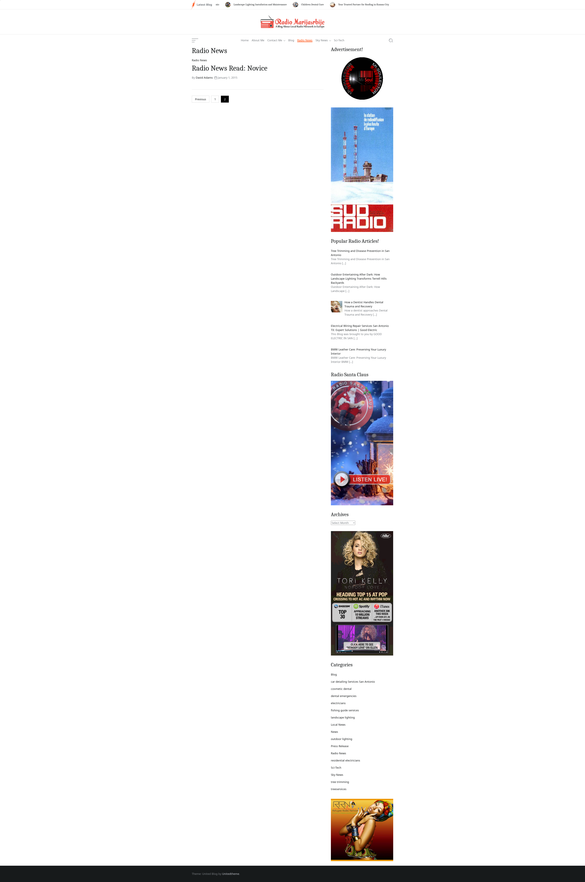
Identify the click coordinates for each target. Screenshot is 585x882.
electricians (338, 703)
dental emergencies (343, 696)
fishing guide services (345, 710)
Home (245, 40)
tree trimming (340, 782)
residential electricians (345, 760)
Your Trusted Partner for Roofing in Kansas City (331, 4)
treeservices (338, 789)
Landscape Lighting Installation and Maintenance (228, 4)
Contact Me (274, 40)
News (334, 732)
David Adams (204, 77)
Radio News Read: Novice (229, 68)
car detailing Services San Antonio (353, 681)
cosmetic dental (341, 689)
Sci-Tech (339, 40)
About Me (258, 40)
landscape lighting (343, 717)
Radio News (304, 40)
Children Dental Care (280, 4)
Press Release (340, 746)
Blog (291, 40)
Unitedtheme (230, 874)
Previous (200, 99)
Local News (338, 724)
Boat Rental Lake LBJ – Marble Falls (390, 4)
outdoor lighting (341, 739)
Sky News (322, 40)
